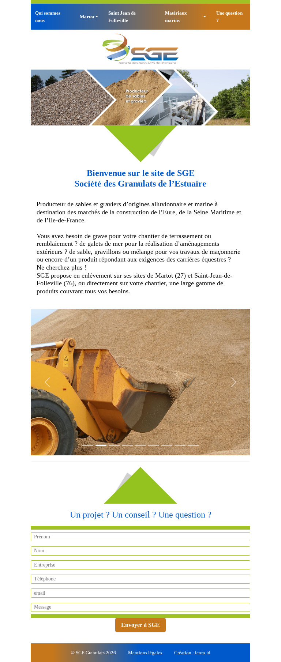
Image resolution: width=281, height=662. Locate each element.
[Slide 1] (87, 445)
